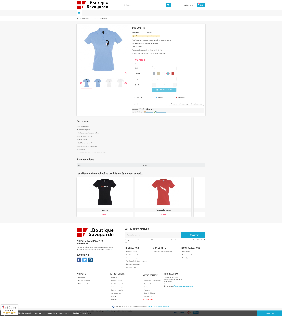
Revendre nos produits (133, 264)
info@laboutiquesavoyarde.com (183, 286)
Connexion (189, 5)
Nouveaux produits (84, 281)
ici (111, 249)
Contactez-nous (131, 267)
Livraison (114, 277)
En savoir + (84, 313)
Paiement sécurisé (117, 290)
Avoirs (146, 287)
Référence (135, 32)
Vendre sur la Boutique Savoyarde (136, 261)
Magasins (114, 299)
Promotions (185, 258)
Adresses (147, 290)
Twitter (84, 260)
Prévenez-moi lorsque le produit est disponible (186, 104)
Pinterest (181, 98)
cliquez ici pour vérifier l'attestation (158, 306)
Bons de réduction (149, 293)
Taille (136, 68)
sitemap (113, 296)
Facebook (79, 260)
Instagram (90, 260)
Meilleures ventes (187, 255)
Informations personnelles (152, 281)
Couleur (137, 73)
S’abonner (194, 235)
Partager (138, 98)
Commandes (148, 284)
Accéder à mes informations (163, 252)
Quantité (137, 85)
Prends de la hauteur (163, 210)
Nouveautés (186, 252)
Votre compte (150, 275)
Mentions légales (131, 252)
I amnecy (104, 210)
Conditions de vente (132, 255)
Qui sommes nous (132, 258)
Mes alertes (148, 296)
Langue (137, 79)
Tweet (160, 98)
